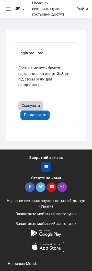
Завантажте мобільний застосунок (46, 214)
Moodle (32, 263)
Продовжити (35, 115)
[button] (20, 9)
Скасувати (31, 105)
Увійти (82, 8)
